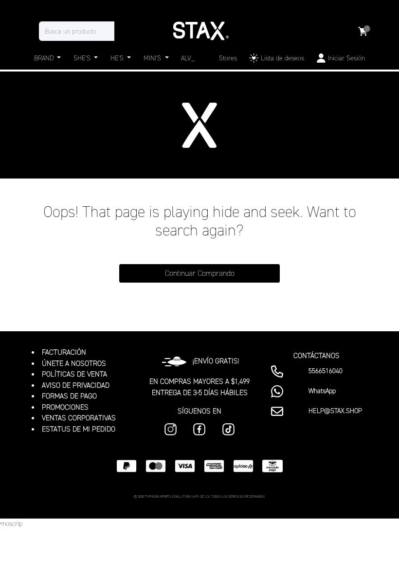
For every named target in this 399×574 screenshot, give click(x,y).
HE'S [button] (118, 58)
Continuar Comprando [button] (200, 273)
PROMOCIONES (65, 407)
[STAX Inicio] (199, 31)
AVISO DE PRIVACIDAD (75, 385)
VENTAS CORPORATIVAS (79, 417)
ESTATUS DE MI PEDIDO (78, 429)
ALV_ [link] (188, 58)
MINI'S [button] (153, 58)
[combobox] (86, 31)
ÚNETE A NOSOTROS (74, 363)
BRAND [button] (44, 58)
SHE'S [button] (82, 58)
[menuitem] (222, 58)
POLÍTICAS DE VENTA (74, 374)
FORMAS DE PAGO (69, 396)
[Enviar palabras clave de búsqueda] (124, 31)
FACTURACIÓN (64, 352)
